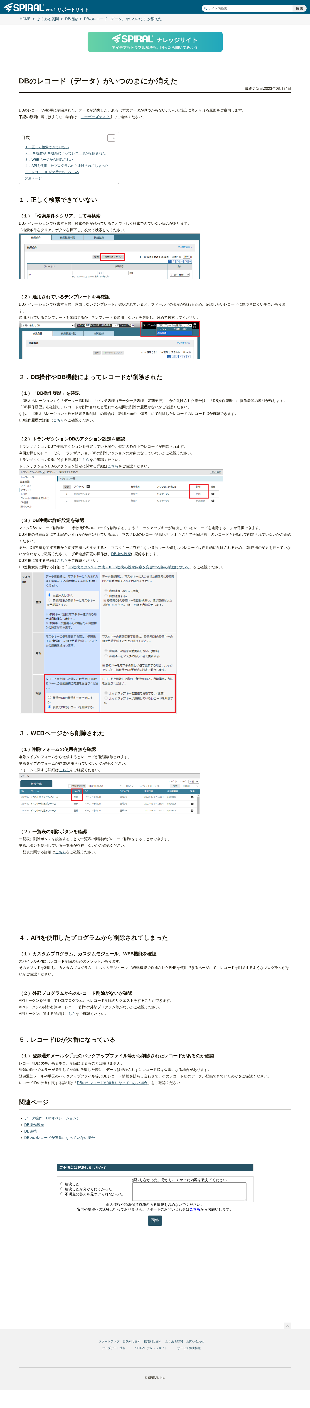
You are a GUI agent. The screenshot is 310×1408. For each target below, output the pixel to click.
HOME (25, 19)
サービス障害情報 (189, 1348)
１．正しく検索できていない (47, 147)
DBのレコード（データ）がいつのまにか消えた (123, 19)
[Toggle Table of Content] (109, 138)
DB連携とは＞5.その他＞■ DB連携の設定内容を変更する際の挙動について (128, 567)
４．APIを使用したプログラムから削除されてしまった (66, 166)
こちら (58, 420)
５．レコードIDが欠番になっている (52, 172)
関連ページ (33, 178)
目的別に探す (131, 1341)
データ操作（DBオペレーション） (52, 1118)
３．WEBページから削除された (49, 159)
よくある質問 (48, 19)
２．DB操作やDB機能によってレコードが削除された (65, 153)
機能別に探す (153, 1341)
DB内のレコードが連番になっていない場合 (112, 1083)
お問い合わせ (195, 1341)
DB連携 (30, 1131)
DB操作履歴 (121, 554)
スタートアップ (109, 1341)
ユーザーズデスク (95, 117)
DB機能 (71, 19)
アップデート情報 (113, 1348)
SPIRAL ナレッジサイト (151, 1348)
